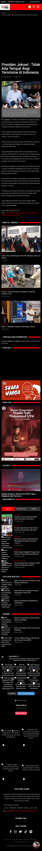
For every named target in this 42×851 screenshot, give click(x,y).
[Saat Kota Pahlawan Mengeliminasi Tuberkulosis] (7, 604)
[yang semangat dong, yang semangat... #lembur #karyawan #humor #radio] (31, 768)
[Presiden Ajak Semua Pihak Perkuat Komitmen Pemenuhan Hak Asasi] (7, 530)
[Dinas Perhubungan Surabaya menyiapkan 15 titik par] (34, 683)
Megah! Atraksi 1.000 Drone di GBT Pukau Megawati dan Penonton (18, 495)
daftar (18, 341)
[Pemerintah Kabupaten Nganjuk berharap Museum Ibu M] (8, 670)
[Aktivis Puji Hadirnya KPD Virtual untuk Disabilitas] (7, 631)
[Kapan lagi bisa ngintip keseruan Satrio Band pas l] (34, 670)
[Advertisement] (21, 38)
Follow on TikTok (21, 713)
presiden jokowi (25, 213)
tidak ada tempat (7, 215)
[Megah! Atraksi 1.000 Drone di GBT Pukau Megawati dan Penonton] (21, 480)
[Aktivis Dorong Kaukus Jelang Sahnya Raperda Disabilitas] (7, 622)
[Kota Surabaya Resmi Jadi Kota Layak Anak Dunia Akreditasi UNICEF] (7, 566)
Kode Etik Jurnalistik (17, 839)
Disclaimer (8, 839)
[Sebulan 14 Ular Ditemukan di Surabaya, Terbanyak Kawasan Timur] (21, 276)
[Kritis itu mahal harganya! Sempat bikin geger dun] (8, 683)
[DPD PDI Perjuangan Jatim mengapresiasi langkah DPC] (20, 670)
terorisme (35, 213)
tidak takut (16, 215)
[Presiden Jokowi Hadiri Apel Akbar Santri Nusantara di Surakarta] (7, 519)
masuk (9, 341)
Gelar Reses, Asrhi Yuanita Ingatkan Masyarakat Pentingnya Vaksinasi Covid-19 (26, 541)
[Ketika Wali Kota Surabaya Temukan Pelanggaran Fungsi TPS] (7, 595)
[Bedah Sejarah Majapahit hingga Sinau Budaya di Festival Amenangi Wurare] (7, 557)
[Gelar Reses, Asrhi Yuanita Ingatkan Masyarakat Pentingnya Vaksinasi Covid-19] (7, 543)
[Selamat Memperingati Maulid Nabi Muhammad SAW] (21, 433)
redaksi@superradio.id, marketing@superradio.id (22, 811)
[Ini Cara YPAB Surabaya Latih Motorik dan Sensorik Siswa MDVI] (7, 642)
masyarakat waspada (13, 213)
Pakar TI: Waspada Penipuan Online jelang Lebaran (18, 327)
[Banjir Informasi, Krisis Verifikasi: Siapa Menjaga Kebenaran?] (7, 584)
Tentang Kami (17, 841)
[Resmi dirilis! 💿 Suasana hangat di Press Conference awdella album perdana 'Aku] (11, 734)
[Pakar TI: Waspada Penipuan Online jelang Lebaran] (21, 312)
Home (3, 13)
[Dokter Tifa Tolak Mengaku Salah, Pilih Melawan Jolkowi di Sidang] (21, 239)
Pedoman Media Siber (30, 839)
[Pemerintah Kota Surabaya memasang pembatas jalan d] (20, 683)
